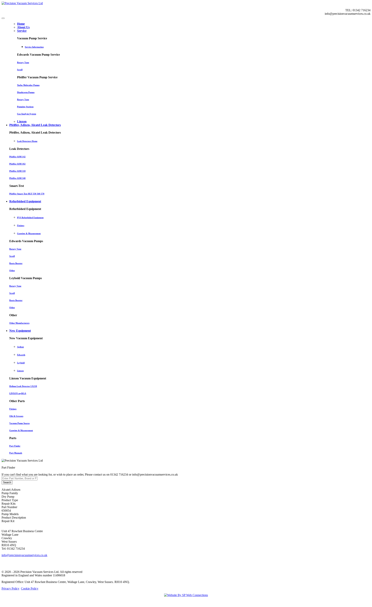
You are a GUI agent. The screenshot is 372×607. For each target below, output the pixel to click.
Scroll (19, 69)
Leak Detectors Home (27, 141)
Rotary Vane (23, 62)
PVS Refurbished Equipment (30, 217)
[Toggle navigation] (3, 18)
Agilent (20, 347)
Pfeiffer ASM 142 (17, 156)
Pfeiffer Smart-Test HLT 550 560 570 (26, 194)
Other (12, 270)
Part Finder (14, 446)
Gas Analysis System (26, 114)
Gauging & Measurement (29, 233)
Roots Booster (15, 263)
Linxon (20, 371)
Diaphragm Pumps (25, 92)
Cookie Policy (29, 588)
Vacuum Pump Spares (19, 423)
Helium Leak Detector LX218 (23, 386)
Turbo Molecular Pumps (28, 85)
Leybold (21, 363)
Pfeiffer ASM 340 (17, 178)
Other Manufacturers (19, 323)
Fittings (20, 225)
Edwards (21, 355)
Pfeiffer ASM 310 (17, 171)
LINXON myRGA (17, 393)
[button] (22, 30)
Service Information (34, 47)
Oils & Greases (16, 416)
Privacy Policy (10, 588)
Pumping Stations (25, 106)
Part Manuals (15, 453)
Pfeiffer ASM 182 (17, 164)
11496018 (59, 575)
